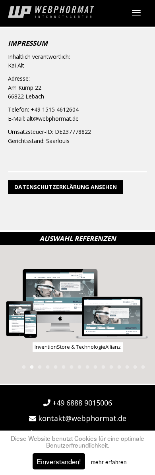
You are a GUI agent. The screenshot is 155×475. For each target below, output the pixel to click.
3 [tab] (40, 367)
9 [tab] (87, 367)
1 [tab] (24, 367)
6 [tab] (64, 367)
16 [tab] (143, 367)
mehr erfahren (109, 462)
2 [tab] (32, 367)
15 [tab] (135, 367)
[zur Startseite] (51, 12)
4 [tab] (48, 367)
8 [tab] (79, 367)
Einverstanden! (59, 461)
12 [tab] (111, 367)
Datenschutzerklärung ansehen (65, 187)
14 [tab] (127, 367)
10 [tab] (95, 367)
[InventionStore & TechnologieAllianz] (77, 303)
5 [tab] (56, 367)
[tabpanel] (77, 310)
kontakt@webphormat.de (81, 418)
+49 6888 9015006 (81, 402)
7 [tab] (72, 367)
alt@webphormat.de (53, 118)
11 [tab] (103, 367)
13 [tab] (119, 367)
